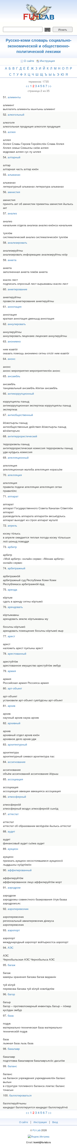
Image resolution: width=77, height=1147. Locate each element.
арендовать (15, 607)
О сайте (29, 61)
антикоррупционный (21, 393)
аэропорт (14, 930)
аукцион (13, 849)
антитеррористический (22, 436)
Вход (55, 1122)
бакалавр (14, 1049)
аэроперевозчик (18, 909)
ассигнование (16, 762)
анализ (12, 213)
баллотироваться (20, 1095)
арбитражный (16, 568)
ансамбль (14, 376)
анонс (11, 359)
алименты (14, 97)
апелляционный (18, 457)
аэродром (14, 887)
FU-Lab (37, 1130)
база (11, 1015)
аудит (11, 831)
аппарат (13, 496)
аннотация (15, 306)
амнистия (14, 192)
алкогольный (16, 114)
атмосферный (17, 796)
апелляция (15, 475)
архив (11, 706)
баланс (12, 1066)
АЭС (10, 947)
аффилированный (20, 870)
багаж (11, 965)
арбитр (12, 547)
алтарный (14, 157)
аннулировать (17, 324)
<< (27, 86)
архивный (14, 723)
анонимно (14, 341)
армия (12, 671)
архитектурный (17, 744)
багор (11, 994)
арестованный (17, 653)
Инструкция (47, 61)
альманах (14, 174)
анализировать (17, 242)
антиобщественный (20, 415)
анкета (12, 260)
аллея (12, 132)
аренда (12, 589)
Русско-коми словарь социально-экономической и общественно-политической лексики (38, 45)
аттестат (13, 814)
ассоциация (15, 779)
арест (11, 636)
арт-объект (15, 688)
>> (50, 86)
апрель (12, 525)
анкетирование (17, 289)
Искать (62, 29)
